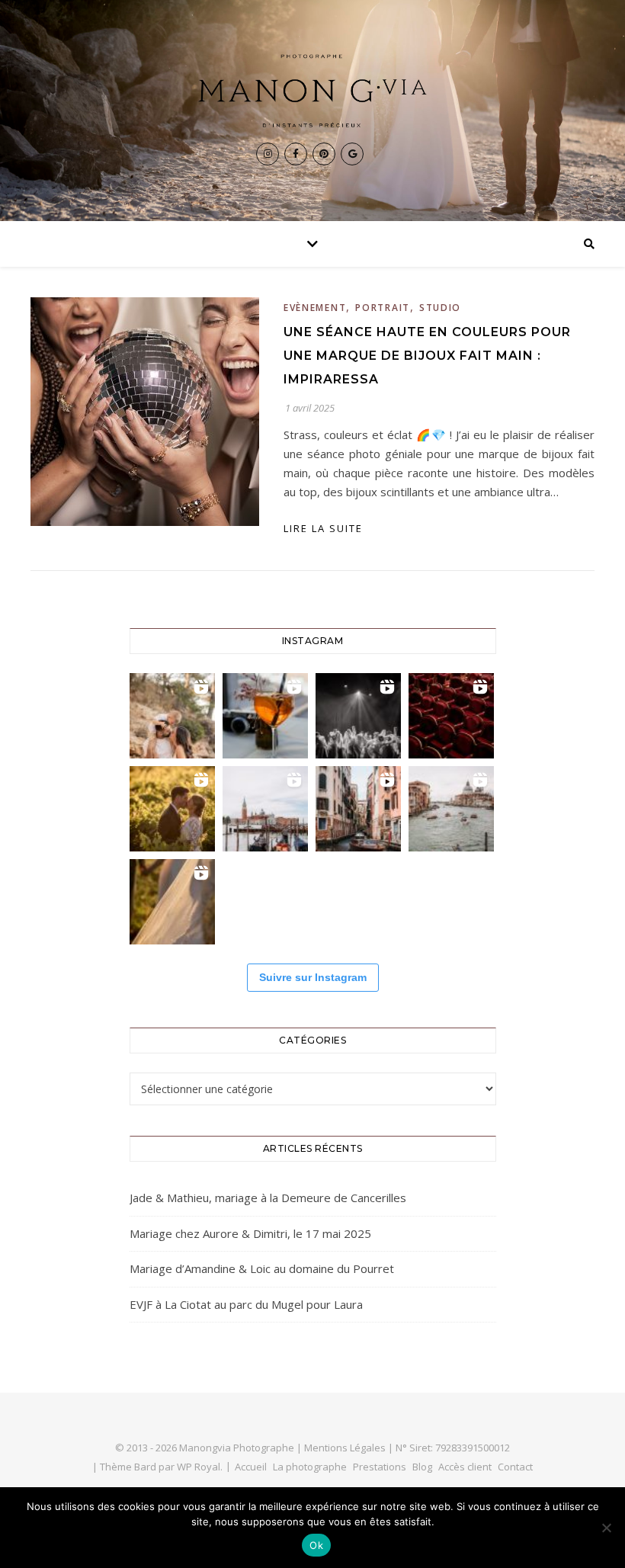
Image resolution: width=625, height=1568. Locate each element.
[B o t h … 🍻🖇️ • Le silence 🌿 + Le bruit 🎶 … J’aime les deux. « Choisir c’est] (172, 715)
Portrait (382, 307)
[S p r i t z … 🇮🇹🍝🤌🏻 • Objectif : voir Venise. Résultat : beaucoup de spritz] (358, 808)
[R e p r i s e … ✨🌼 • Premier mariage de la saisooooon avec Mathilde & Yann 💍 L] (172, 901)
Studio (440, 307)
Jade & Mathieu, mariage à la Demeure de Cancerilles (268, 1197)
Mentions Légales (345, 1447)
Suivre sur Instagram (313, 977)
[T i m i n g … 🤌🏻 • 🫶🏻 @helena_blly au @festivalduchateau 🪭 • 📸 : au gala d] (358, 715)
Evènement (315, 307)
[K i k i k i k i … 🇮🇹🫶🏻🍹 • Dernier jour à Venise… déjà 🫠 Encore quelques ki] (265, 808)
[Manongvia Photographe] (312, 90)
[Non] (606, 1527)
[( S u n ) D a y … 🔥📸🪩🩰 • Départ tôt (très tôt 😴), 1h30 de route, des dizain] (451, 715)
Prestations (379, 1466)
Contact (515, 1466)
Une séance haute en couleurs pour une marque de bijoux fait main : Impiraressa (427, 355)
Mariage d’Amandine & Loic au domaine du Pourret (262, 1268)
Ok (316, 1545)
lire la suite (323, 528)
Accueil (251, 1466)
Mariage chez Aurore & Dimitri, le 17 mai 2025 (250, 1233)
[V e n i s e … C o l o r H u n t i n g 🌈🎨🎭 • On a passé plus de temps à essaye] (265, 715)
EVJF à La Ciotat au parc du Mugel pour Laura (246, 1304)
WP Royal (198, 1466)
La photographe (310, 1466)
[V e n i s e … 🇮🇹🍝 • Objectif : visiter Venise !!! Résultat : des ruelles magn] (451, 808)
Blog (422, 1466)
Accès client (465, 1466)
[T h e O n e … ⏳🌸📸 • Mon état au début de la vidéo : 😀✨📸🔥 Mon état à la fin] (172, 808)
